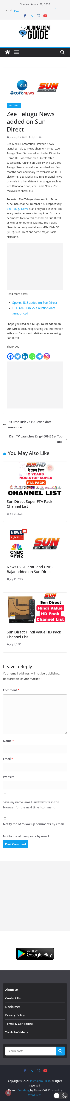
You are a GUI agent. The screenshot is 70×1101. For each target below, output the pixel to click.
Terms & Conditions (19, 1024)
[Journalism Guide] (7, 52)
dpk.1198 (36, 137)
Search (60, 1051)
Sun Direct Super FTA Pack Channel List (29, 504)
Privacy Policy (15, 1015)
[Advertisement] (35, 266)
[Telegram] (39, 356)
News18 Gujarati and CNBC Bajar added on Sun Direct (30, 569)
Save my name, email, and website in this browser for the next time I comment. (31, 805)
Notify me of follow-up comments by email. (33, 824)
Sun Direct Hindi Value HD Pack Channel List (34, 634)
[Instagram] (46, 356)
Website (8, 777)
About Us (11, 990)
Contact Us (13, 998)
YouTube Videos (16, 1032)
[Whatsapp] (32, 356)
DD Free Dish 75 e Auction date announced (29, 424)
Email (8, 759)
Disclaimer (12, 1007)
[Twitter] (17, 356)
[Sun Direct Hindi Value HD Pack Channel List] (35, 595)
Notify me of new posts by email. (26, 836)
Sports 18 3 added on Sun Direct (34, 303)
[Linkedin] (25, 356)
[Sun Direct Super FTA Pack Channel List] (35, 464)
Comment (11, 690)
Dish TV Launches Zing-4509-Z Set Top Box (36, 439)
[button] (60, 1095)
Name (8, 741)
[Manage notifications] (8, 1093)
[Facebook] (10, 356)
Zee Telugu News (17, 208)
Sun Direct (14, 105)
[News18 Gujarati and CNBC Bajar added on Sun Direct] (35, 530)
